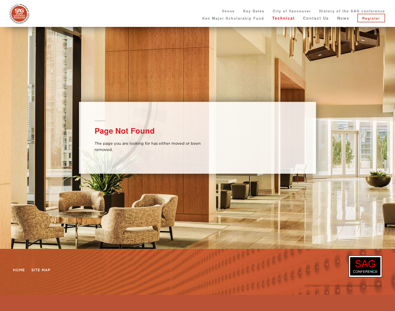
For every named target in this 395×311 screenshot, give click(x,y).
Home (19, 270)
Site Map (41, 270)
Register (371, 18)
